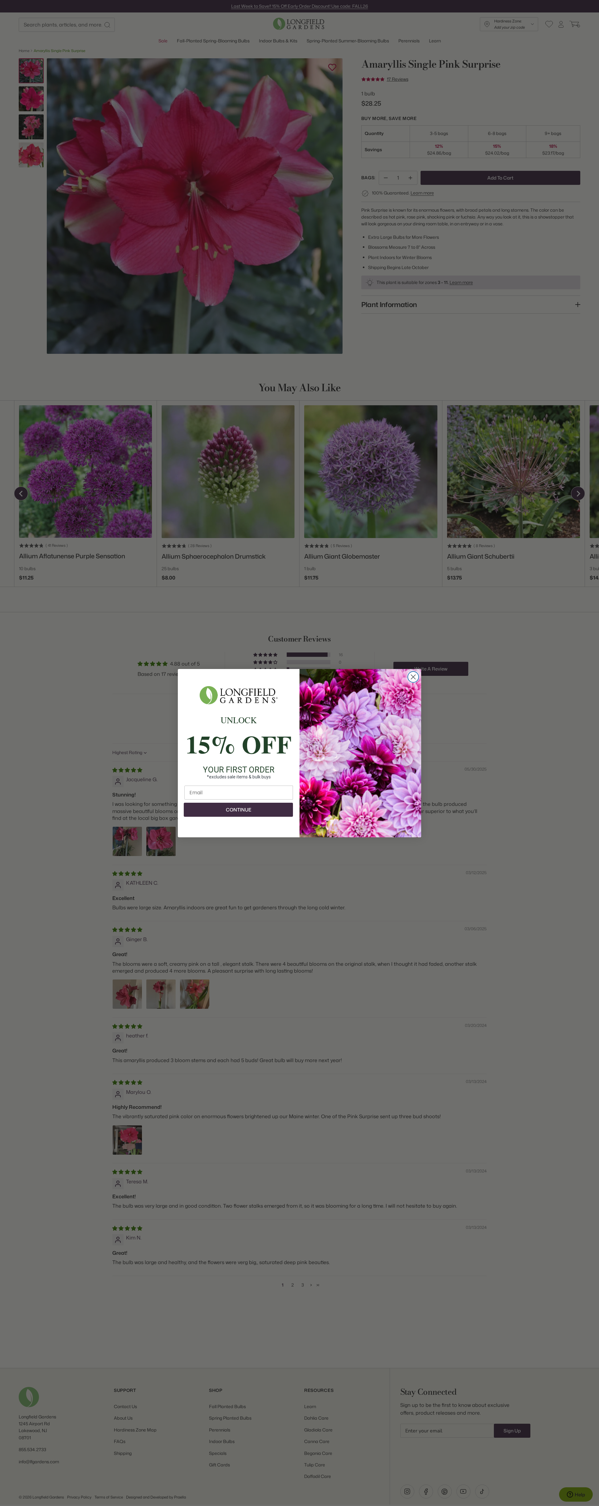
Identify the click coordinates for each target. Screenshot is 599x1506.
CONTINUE (238, 809)
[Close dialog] (413, 676)
